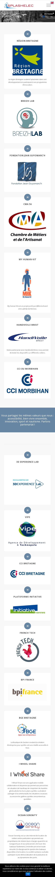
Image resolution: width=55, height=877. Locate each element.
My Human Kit (27, 259)
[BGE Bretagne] (27, 711)
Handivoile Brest (27, 324)
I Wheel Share (27, 764)
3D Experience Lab (27, 461)
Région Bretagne (27, 40)
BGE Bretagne (27, 717)
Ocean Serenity (27, 815)
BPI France (27, 679)
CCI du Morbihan (27, 368)
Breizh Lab (27, 101)
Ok (28, 874)
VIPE (27, 517)
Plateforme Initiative (27, 596)
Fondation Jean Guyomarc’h (27, 155)
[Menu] (47, 5)
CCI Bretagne (27, 563)
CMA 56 (27, 204)
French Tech (27, 632)
